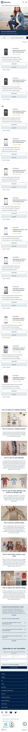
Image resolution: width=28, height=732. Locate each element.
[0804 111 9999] (25, 724)
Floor (2, 683)
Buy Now (14, 67)
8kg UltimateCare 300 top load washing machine (19, 141)
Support (3, 693)
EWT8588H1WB (16, 316)
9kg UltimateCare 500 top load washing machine (19, 51)
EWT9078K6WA (16, 257)
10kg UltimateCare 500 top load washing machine (19, 80)
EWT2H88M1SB (15, 375)
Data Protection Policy (14, 718)
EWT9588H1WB (16, 286)
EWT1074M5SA (15, 78)
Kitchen (3, 673)
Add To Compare (6, 69)
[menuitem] (2, 712)
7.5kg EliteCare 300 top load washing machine (20, 230)
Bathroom (3, 687)
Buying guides (4, 707)
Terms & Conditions (6, 718)
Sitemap (11, 721)
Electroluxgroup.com (6, 715)
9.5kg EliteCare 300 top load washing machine (18, 289)
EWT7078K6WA (15, 168)
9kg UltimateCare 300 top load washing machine (19, 260)
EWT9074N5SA (15, 48)
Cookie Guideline (5, 721)
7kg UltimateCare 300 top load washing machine (19, 171)
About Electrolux (5, 700)
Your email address (5, 660)
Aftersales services (5, 697)
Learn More (14, 63)
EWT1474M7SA (15, 109)
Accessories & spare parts (7, 690)
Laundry (3, 677)
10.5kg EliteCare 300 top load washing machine (19, 348)
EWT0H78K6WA (16, 197)
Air (2, 680)
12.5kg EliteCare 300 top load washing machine (19, 378)
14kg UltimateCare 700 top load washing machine (19, 112)
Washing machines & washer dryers (10, 5)
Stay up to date (14, 667)
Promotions (4, 703)
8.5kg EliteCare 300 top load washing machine (18, 319)
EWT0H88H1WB (16, 345)
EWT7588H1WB (15, 227)
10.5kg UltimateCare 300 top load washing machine (20, 200)
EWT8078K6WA (16, 138)
